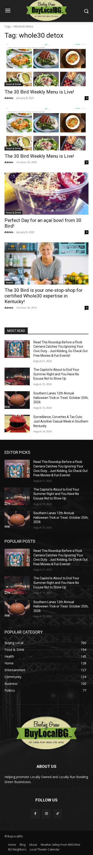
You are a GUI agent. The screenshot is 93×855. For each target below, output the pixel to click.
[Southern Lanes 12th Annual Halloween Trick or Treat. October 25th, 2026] (17, 400)
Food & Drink (13, 84)
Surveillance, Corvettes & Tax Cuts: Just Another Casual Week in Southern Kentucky (60, 421)
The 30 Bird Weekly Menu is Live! (39, 92)
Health (9, 282)
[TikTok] (57, 813)
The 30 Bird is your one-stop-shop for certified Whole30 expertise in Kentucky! (44, 295)
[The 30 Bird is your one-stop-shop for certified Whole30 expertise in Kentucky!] (46, 263)
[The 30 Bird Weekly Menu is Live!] (46, 65)
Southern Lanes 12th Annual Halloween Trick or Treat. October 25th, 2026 (60, 397)
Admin (9, 98)
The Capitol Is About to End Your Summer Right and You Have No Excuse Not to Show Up (56, 374)
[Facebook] (35, 813)
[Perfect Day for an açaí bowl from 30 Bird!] (46, 193)
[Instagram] (46, 813)
